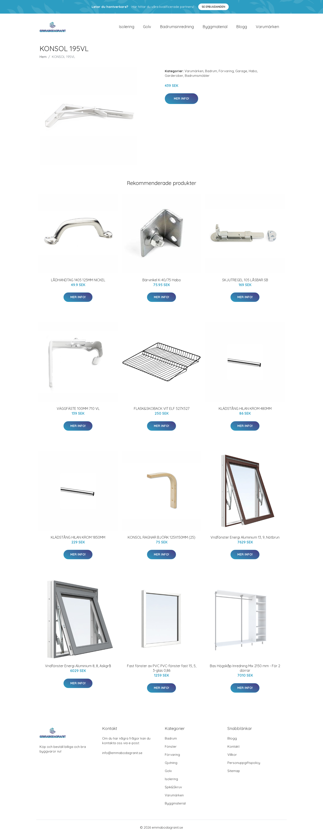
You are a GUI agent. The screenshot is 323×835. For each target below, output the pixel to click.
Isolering (126, 26)
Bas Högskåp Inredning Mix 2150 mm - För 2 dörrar (245, 668)
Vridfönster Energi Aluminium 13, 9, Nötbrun (244, 537)
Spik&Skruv (173, 787)
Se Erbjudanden (213, 6)
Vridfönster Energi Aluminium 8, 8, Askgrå (78, 666)
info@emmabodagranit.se (122, 753)
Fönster (171, 746)
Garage (241, 71)
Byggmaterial (215, 26)
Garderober (174, 75)
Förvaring (226, 71)
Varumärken (267, 26)
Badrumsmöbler (197, 75)
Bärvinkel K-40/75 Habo (161, 280)
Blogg (241, 26)
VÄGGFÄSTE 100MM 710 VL (78, 408)
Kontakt (233, 746)
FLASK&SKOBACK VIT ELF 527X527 (161, 408)
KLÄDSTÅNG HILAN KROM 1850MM (78, 537)
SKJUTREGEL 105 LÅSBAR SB (245, 280)
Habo (253, 71)
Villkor (232, 755)
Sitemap (233, 771)
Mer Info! (181, 98)
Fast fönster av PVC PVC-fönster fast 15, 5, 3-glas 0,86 (161, 668)
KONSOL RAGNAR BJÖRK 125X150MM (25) (161, 537)
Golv (147, 26)
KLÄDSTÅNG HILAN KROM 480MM (245, 408)
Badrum (211, 71)
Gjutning (171, 763)
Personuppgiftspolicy (243, 763)
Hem (43, 57)
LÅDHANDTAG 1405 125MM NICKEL (78, 280)
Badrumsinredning (177, 26)
